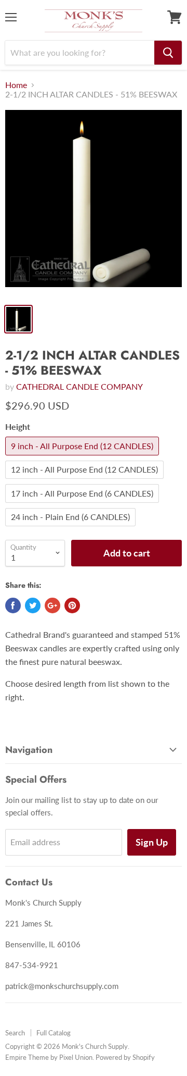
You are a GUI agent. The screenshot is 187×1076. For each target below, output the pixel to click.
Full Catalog (53, 1033)
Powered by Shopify (125, 1057)
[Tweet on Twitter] (33, 605)
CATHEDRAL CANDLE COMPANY (79, 386)
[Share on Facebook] (13, 605)
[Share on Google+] (52, 605)
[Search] (168, 53)
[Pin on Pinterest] (72, 605)
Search (15, 1033)
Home (16, 85)
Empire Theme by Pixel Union (48, 1057)
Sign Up (152, 842)
